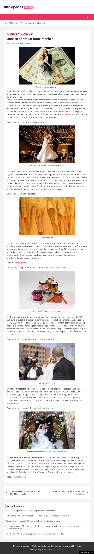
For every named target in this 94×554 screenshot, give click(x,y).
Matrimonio (27, 34)
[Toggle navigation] (7, 17)
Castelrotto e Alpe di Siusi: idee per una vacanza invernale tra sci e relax (35, 534)
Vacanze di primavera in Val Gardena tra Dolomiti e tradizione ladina (33, 521)
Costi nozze (13, 34)
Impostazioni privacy (86, 552)
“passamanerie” (21, 262)
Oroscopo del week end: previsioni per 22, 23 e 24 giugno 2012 (26, 492)
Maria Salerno (27, 44)
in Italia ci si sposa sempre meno (41, 91)
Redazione (58, 549)
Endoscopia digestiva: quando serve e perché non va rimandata (31, 511)
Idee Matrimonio (19, 477)
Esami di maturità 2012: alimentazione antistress (68, 492)
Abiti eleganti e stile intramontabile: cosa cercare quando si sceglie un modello (37, 516)
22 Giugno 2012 (13, 44)
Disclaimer (48, 549)
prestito (67, 114)
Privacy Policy (35, 549)
